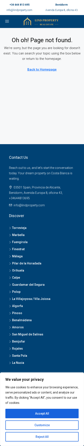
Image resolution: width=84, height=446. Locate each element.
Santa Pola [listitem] (19, 355)
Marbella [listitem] (18, 235)
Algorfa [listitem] (17, 306)
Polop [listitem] (16, 291)
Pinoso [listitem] (17, 313)
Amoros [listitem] (18, 327)
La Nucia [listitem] (18, 362)
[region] (42, 409)
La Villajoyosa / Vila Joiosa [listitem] (31, 299)
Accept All (42, 413)
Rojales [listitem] (17, 348)
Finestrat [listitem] (18, 249)
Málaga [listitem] (17, 256)
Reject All (42, 436)
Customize (42, 425)
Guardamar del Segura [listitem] (28, 284)
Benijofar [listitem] (18, 341)
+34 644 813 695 (19, 4)
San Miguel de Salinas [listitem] (27, 334)
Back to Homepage (42, 69)
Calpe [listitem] (16, 277)
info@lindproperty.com (19, 10)
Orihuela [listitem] (18, 270)
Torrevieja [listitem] (19, 228)
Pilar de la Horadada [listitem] (26, 263)
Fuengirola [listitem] (20, 242)
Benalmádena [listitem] (22, 320)
